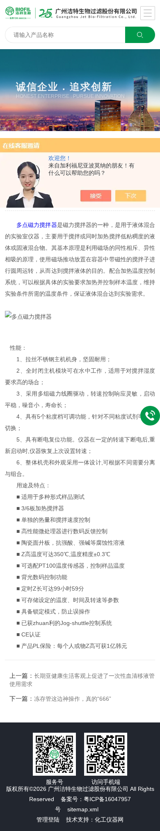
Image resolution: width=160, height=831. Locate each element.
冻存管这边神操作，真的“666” (72, 698)
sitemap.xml (82, 809)
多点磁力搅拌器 (36, 225)
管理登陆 (48, 819)
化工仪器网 (109, 819)
